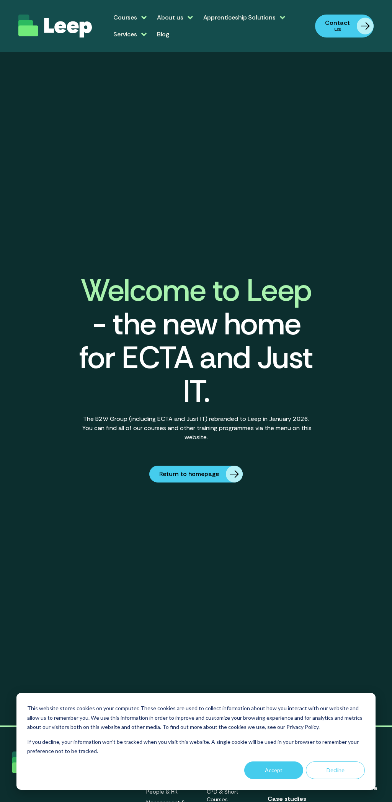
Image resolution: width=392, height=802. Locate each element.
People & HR (162, 791)
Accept (274, 770)
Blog (163, 34)
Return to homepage (189, 474)
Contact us (337, 26)
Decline (336, 770)
